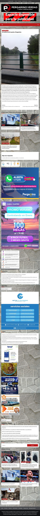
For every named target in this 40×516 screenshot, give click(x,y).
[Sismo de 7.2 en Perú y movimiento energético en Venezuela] (10, 494)
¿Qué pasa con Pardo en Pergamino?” (9, 127)
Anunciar (29, 1)
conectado (12, 157)
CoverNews (29, 514)
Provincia (26, 125)
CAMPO (4, 331)
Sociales (7, 30)
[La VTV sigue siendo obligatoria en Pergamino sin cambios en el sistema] (29, 120)
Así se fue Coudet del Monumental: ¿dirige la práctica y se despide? (14, 274)
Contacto (19, 1)
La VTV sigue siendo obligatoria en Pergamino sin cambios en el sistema (28, 128)
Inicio (16, 1)
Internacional (15, 508)
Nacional (10, 508)
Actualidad (20, 508)
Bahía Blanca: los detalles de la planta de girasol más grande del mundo (14, 341)
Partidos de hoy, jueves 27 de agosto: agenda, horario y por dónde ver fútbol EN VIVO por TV (18, 282)
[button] (2, 24)
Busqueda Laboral (32, 508)
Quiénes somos (24, 1)
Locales (3, 30)
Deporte (23, 481)
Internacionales (27, 481)
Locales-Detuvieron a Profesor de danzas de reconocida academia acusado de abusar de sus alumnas (20, 436)
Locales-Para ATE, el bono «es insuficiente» (13, 431)
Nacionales (7, 143)
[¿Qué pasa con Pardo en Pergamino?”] (10, 120)
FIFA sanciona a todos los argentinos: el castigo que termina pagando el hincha (29, 484)
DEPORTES (4, 271)
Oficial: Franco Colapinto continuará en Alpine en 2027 (12, 275)
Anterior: (11, 106)
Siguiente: (30, 106)
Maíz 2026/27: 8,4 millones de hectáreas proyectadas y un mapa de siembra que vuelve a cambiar (19, 337)
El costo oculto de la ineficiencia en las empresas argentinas (12, 342)
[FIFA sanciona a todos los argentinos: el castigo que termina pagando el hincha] (29, 476)
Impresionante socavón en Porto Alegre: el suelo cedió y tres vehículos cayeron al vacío (9, 465)
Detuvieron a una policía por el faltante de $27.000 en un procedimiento (18, 429)
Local (2, 508)
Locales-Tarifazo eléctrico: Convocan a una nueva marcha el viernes (17, 438)
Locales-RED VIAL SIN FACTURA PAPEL (13, 433)
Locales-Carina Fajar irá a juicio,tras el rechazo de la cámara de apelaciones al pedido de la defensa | (19, 435)
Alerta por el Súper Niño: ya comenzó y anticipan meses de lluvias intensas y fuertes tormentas (9, 147)
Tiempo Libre (25, 508)
